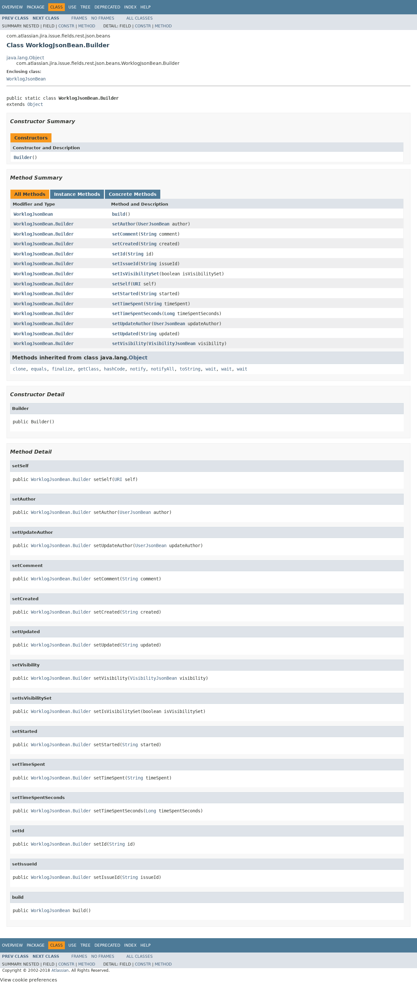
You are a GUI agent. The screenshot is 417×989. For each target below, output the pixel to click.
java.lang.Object (25, 57)
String (148, 234)
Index (130, 7)
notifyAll (162, 368)
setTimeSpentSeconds (137, 313)
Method (86, 26)
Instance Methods (77, 194)
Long (169, 313)
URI (137, 283)
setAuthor (124, 223)
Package (36, 7)
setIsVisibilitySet (135, 273)
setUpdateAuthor (131, 323)
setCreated (125, 243)
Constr (66, 26)
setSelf (121, 283)
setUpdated (125, 333)
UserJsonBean (153, 223)
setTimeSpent (127, 303)
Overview (12, 7)
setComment (125, 234)
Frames (79, 18)
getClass (88, 368)
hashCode (114, 368)
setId (118, 253)
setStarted (125, 293)
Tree (85, 7)
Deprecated (107, 7)
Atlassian (60, 970)
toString (190, 368)
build (118, 214)
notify (138, 368)
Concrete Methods (132, 194)
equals (39, 368)
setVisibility (129, 343)
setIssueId (125, 263)
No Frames (102, 18)
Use (72, 7)
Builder (23, 157)
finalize (62, 368)
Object (35, 104)
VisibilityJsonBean (172, 343)
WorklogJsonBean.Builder (44, 223)
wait (211, 368)
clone (19, 368)
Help (145, 7)
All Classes (139, 18)
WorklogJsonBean (26, 78)
